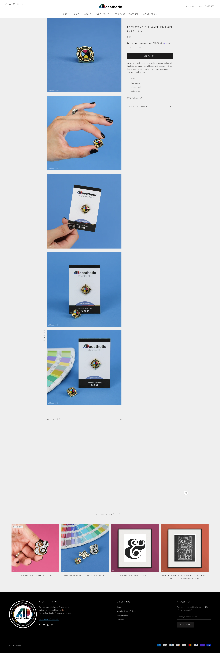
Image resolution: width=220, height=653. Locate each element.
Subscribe (185, 624)
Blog (77, 14)
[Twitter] (10, 4)
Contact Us (150, 14)
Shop (66, 14)
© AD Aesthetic (16, 646)
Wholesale (102, 14)
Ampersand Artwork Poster (135, 575)
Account (189, 6)
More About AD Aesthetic (49, 619)
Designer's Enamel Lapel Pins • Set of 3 (85, 575)
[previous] (7, 551)
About (87, 14)
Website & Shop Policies (126, 611)
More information (138, 107)
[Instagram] (14, 4)
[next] (212, 551)
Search (199, 6)
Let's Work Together (126, 14)
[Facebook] (6, 4)
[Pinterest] (18, 4)
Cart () (209, 6)
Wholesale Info (122, 615)
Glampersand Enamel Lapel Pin (35, 575)
